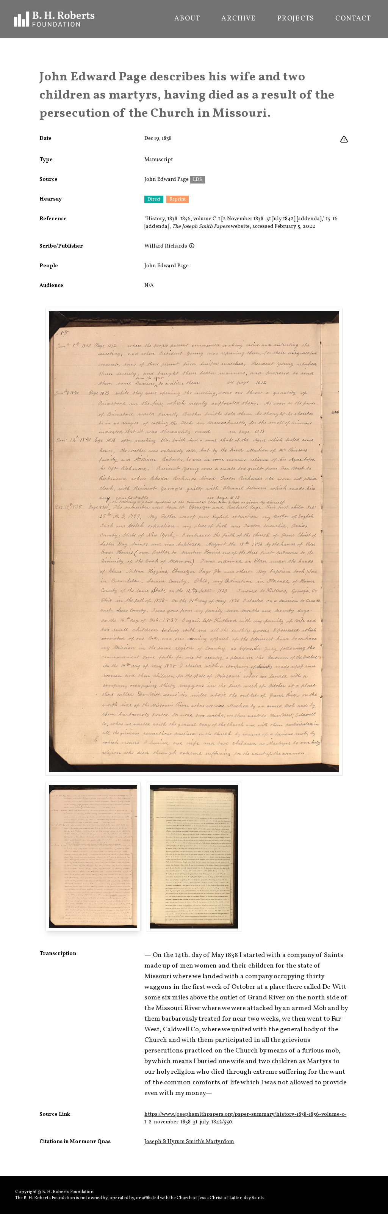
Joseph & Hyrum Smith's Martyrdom (189, 1141)
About (187, 19)
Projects (295, 19)
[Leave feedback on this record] (344, 139)
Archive (238, 19)
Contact (353, 19)
